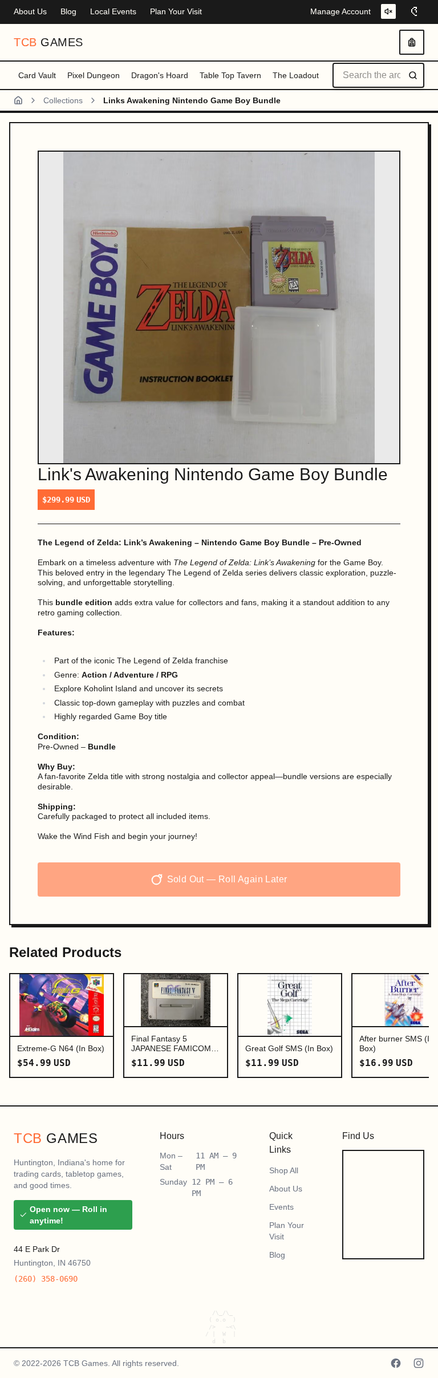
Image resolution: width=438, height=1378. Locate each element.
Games (48, 42)
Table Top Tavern (230, 75)
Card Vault (37, 75)
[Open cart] (411, 42)
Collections (63, 100)
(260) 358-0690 (46, 1278)
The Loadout (296, 75)
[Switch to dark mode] (415, 11)
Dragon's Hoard (159, 75)
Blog (68, 11)
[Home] (18, 100)
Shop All (283, 1170)
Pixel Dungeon (93, 75)
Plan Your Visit (176, 11)
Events (281, 1206)
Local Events (113, 11)
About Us (30, 11)
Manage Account (340, 11)
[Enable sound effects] (388, 11)
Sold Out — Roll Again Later (227, 879)
